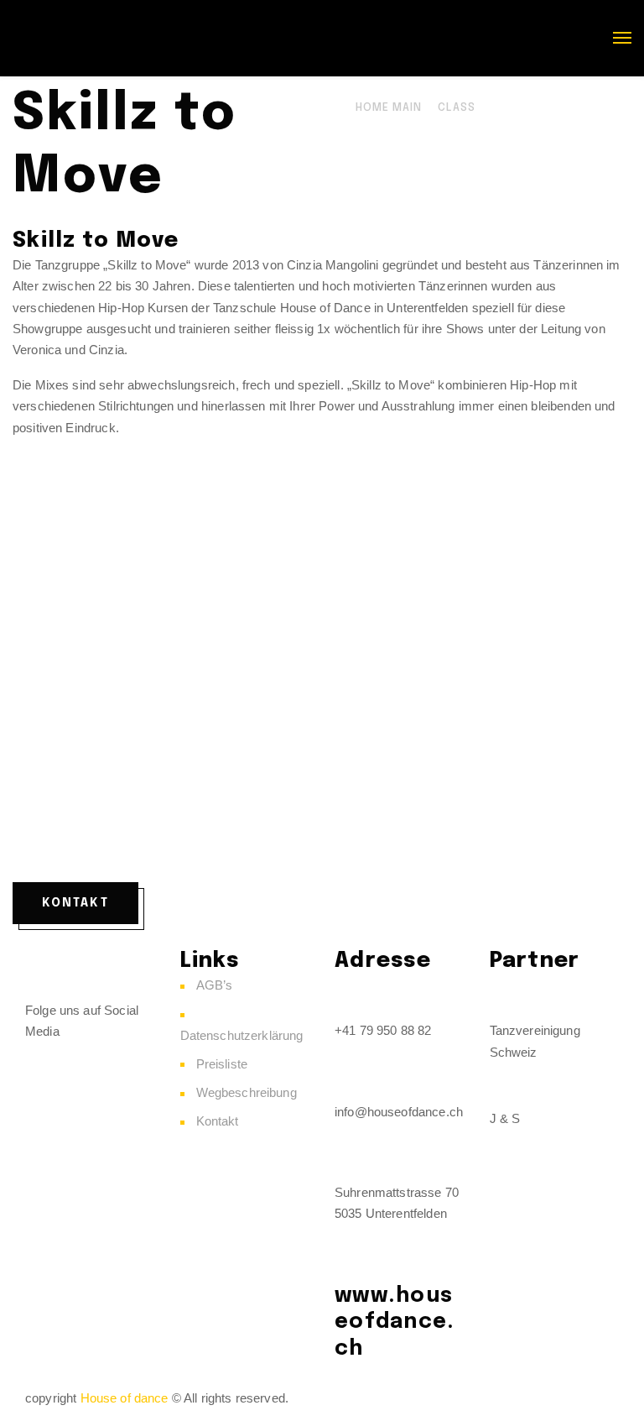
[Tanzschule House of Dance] (138, 38)
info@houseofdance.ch (399, 1112)
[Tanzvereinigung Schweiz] (511, 997)
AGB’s (214, 985)
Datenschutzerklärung (242, 1035)
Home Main (389, 107)
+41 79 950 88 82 (383, 1030)
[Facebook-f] (46, 1063)
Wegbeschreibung (246, 1092)
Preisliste (222, 1064)
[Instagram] (91, 1063)
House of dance (124, 1398)
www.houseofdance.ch (394, 1322)
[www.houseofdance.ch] (356, 1261)
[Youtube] (91, 1111)
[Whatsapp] (46, 1111)
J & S (505, 1118)
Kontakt (217, 1121)
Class (456, 107)
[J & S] (511, 1085)
